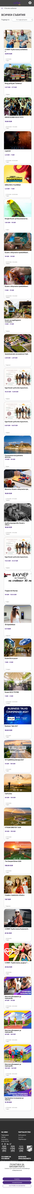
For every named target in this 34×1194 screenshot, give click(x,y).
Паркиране (5, 1135)
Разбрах (17, 1179)
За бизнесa (22, 1135)
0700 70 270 (5, 1141)
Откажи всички (17, 1182)
